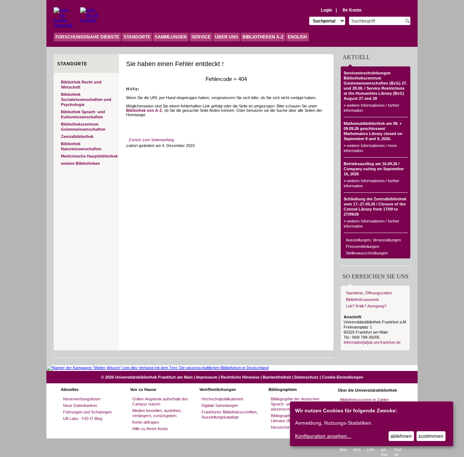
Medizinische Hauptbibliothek (89, 156)
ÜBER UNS (226, 37)
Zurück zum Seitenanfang (151, 140)
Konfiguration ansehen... (323, 435)
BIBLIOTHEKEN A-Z (263, 37)
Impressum (207, 377)
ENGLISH (297, 37)
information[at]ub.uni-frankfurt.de (372, 342)
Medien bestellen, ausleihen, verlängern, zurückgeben (157, 413)
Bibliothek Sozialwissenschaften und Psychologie (86, 99)
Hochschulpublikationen (222, 399)
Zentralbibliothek (77, 136)
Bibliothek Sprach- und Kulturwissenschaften (83, 114)
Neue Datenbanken (80, 405)
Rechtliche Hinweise (240, 377)
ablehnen (401, 436)
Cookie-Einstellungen (342, 377)
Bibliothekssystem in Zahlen (364, 399)
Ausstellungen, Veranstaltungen (373, 240)
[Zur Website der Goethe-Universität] (62, 16)
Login (326, 10)
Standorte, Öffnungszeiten (369, 293)
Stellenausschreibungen (367, 253)
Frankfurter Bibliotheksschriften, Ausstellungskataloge (230, 414)
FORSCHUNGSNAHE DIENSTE (87, 37)
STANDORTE (137, 37)
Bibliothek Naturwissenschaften (81, 146)
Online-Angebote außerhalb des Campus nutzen (160, 401)
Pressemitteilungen (362, 246)
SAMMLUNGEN (171, 37)
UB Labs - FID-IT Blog (82, 418)
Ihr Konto (352, 10)
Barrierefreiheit (277, 377)
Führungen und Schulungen (87, 412)
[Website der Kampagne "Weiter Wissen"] (232, 368)
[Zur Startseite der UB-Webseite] (89, 16)
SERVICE (201, 37)
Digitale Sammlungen (220, 405)
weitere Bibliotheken (80, 163)
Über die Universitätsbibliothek (367, 390)
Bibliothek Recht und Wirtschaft (81, 84)
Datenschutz (306, 377)
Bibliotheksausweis (362, 299)
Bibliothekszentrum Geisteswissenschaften (83, 126)
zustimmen (430, 436)
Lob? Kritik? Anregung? (366, 306)
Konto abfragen (145, 422)
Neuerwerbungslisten (81, 399)
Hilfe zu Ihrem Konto (150, 429)
